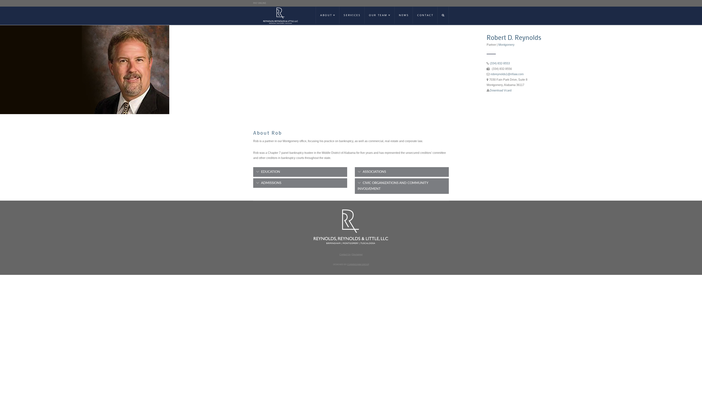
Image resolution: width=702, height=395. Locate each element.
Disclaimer (357, 254)
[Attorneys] (280, 16)
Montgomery (506, 44)
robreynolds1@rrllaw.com (507, 74)
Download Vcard (501, 90)
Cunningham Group (358, 264)
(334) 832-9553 (500, 63)
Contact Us (344, 254)
